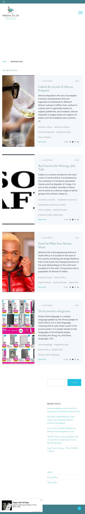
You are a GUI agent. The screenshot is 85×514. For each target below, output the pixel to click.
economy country (46, 199)
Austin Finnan (47, 81)
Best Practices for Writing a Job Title (56, 167)
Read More (42, 142)
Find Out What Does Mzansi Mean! (54, 245)
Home (4, 62)
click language (45, 344)
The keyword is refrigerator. (54, 311)
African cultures (61, 127)
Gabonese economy (67, 199)
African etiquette (46, 132)
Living (77, 160)
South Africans (60, 282)
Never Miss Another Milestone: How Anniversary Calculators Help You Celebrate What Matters (61, 420)
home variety (44, 210)
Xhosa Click (57, 349)
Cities (77, 238)
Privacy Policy (52, 477)
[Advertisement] (42, 39)
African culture (45, 127)
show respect (44, 137)
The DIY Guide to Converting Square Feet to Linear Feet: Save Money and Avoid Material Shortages (63, 439)
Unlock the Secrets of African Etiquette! (55, 88)
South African (44, 282)
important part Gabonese (50, 215)
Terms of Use (52, 482)
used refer (74, 282)
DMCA (50, 472)
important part (63, 132)
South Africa (60, 277)
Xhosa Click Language (48, 354)
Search (74, 382)
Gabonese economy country (52, 204)
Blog (77, 81)
